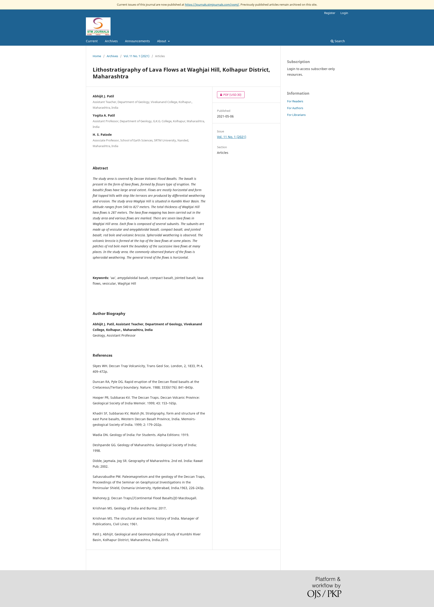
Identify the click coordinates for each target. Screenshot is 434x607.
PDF (229, 95)
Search (339, 41)
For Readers (295, 101)
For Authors (295, 108)
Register (329, 13)
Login (344, 13)
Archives (111, 41)
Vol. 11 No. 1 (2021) (136, 56)
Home (97, 56)
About (162, 41)
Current (92, 41)
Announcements (137, 41)
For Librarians (296, 115)
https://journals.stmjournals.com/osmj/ (212, 4)
